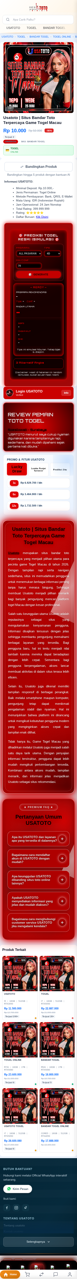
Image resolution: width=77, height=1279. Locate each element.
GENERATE (38, 274)
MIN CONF (22, 260)
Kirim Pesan (20, 1189)
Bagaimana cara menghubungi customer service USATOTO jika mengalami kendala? (33, 923)
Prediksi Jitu (60, 470)
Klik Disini (42, 217)
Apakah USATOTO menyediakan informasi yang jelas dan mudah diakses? (32, 901)
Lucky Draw (17, 469)
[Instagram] (16, 1208)
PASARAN (22, 248)
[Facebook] (6, 1208)
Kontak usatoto (13, 1232)
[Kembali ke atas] (69, 1251)
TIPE (47, 248)
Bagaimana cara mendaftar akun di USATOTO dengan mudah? (31, 858)
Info (66, 393)
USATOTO (13, 27)
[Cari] (7, 19)
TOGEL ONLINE (62, 37)
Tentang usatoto (14, 1225)
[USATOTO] (38, 7)
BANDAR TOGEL (54, 27)
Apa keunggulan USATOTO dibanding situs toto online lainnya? (31, 880)
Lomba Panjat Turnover (38, 470)
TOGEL (32, 27)
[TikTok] (25, 1208)
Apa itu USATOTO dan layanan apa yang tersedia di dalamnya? (34, 839)
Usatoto (13, 553)
